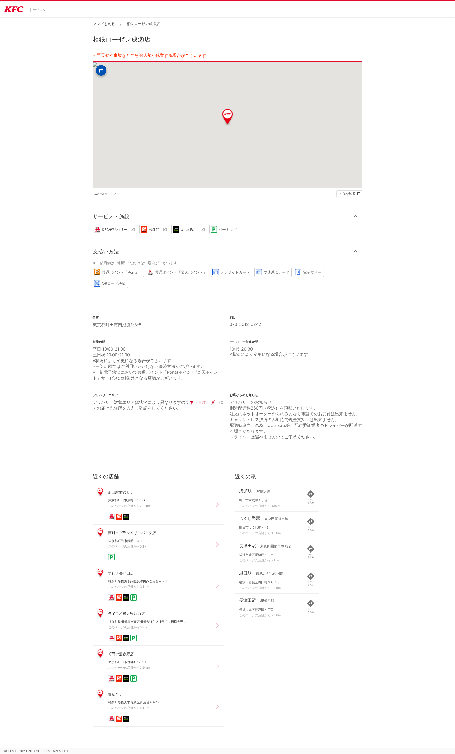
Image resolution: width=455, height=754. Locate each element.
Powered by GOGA (104, 193)
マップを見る (104, 23)
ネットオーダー (204, 402)
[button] (227, 216)
